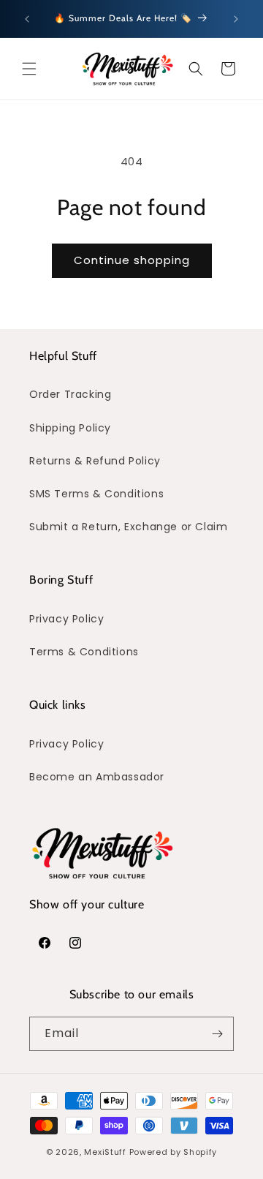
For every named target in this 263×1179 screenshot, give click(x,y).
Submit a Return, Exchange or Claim (128, 526)
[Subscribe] (217, 1034)
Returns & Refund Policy (95, 460)
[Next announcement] (236, 19)
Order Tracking (70, 394)
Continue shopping (132, 260)
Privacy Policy (66, 618)
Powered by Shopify (173, 1152)
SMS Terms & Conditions (96, 493)
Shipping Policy (70, 428)
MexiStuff (105, 1152)
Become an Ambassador (96, 776)
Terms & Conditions (84, 651)
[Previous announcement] (27, 19)
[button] (29, 69)
